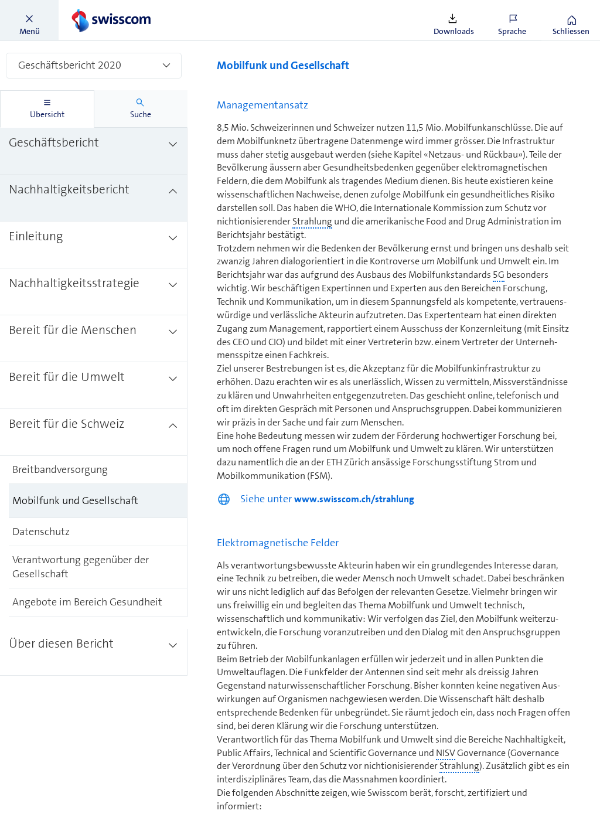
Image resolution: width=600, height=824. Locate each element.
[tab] (47, 109)
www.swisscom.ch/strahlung (354, 499)
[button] (29, 20)
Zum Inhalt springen (88, 7)
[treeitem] (94, 151)
